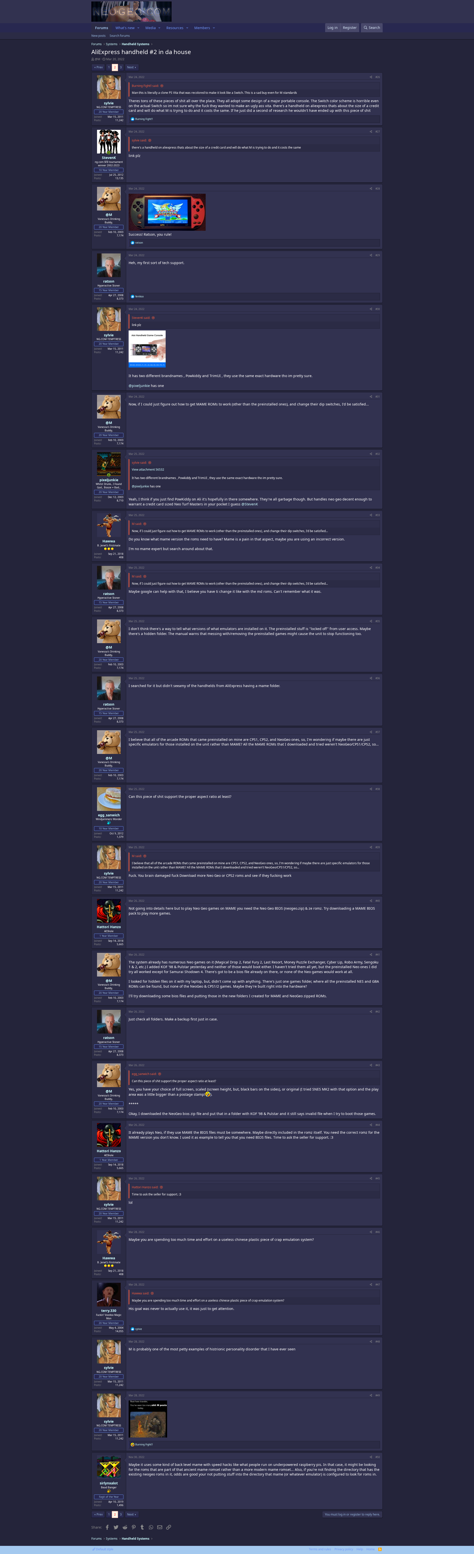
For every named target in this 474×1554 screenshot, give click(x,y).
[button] (138, 27)
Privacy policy (344, 1549)
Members (202, 27)
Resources (174, 27)
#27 (377, 131)
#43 (377, 1065)
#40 (377, 900)
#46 (377, 1232)
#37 (377, 732)
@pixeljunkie (139, 385)
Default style (104, 1549)
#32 (377, 454)
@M (97, 59)
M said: (137, 524)
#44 (377, 1125)
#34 (377, 567)
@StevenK (249, 504)
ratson (108, 281)
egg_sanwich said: (144, 1074)
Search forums (120, 36)
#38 (377, 789)
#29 (377, 255)
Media (150, 27)
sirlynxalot (109, 1483)
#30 (377, 309)
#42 (377, 1011)
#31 (377, 396)
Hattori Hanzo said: (145, 1187)
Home (370, 1549)
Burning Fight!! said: (145, 86)
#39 (377, 847)
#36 (377, 678)
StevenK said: (141, 318)
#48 (377, 1341)
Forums (101, 27)
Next (130, 67)
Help (359, 1549)
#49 (377, 1395)
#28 (377, 188)
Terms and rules (320, 1549)
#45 (377, 1178)
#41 (377, 954)
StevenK (109, 157)
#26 (377, 77)
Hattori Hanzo (109, 926)
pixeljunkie (108, 480)
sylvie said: (139, 140)
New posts (98, 36)
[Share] (371, 77)
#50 (377, 1457)
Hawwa (108, 541)
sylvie (109, 103)
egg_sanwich (109, 815)
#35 (377, 621)
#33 (377, 515)
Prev (100, 67)
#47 (377, 1284)
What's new (125, 27)
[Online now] (109, 152)
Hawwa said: (140, 1293)
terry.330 (108, 1310)
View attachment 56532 (148, 469)
